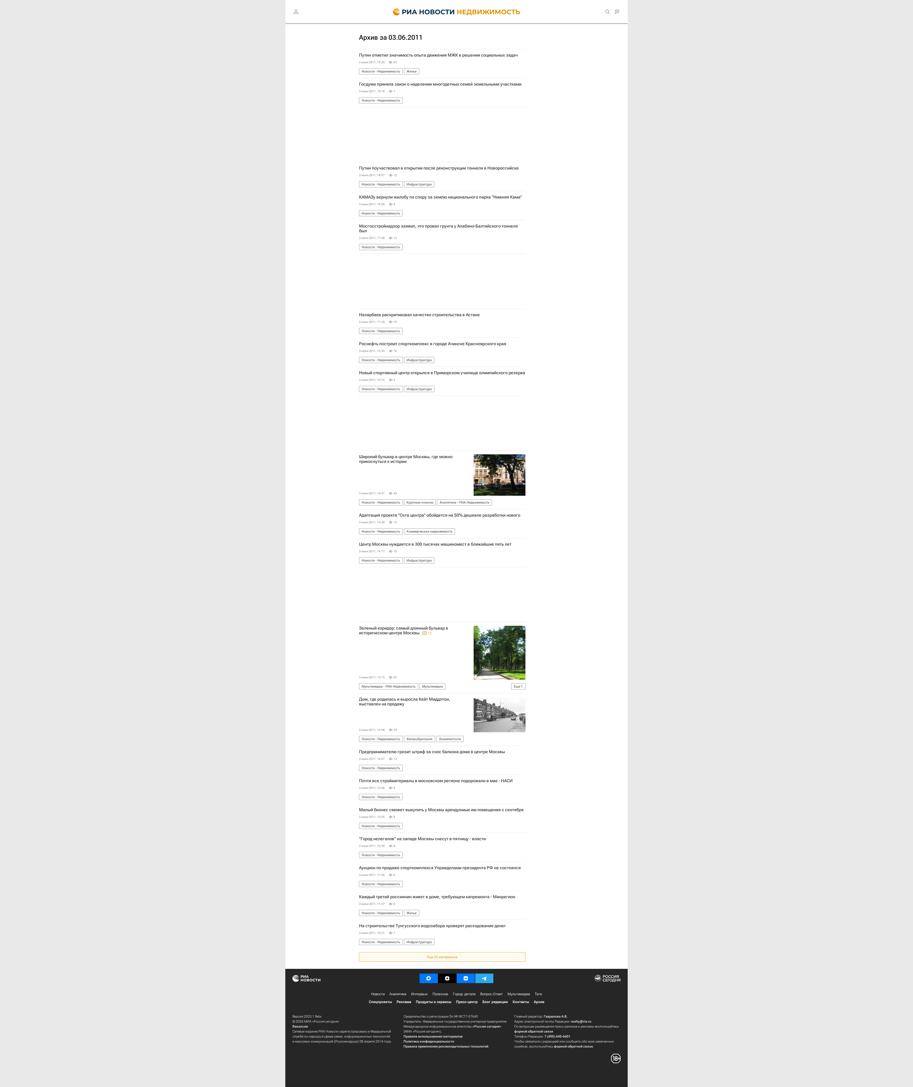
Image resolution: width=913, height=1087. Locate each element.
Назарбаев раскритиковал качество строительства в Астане (419, 314)
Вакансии (300, 1026)
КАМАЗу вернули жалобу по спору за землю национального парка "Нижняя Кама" (440, 197)
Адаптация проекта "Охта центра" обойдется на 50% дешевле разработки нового (439, 515)
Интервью (419, 994)
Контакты (521, 1002)
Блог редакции (495, 1002)
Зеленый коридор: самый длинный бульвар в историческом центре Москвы (403, 630)
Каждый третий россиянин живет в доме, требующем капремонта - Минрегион (437, 896)
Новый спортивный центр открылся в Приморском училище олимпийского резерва (442, 372)
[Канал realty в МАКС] (429, 978)
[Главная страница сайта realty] (456, 12)
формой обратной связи (533, 1031)
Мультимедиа (519, 994)
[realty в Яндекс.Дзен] (447, 978)
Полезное (440, 994)
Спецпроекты (380, 1002)
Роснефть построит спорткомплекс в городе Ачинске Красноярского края (432, 343)
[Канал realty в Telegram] (484, 978)
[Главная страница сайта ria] (421, 12)
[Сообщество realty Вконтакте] (466, 978)
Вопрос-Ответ (491, 994)
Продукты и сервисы (433, 1002)
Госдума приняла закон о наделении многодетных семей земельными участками (440, 84)
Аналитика (397, 994)
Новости (378, 994)
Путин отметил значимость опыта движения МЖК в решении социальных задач (438, 55)
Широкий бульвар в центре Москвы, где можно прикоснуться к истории (405, 459)
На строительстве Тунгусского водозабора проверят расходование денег (432, 925)
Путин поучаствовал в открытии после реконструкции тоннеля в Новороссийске (439, 168)
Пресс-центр (467, 1002)
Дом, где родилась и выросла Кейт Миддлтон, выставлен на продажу (404, 701)
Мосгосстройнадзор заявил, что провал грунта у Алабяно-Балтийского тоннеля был (438, 228)
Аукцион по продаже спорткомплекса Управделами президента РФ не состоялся (440, 867)
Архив (539, 1002)
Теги (538, 994)
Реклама (404, 1002)
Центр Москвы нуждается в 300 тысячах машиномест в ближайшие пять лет (435, 544)
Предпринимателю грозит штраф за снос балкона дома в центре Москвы (432, 751)
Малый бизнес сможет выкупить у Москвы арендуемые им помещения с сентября (441, 809)
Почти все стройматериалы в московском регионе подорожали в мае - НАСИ (436, 780)
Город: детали (464, 994)
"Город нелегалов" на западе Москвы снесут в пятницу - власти (422, 838)
